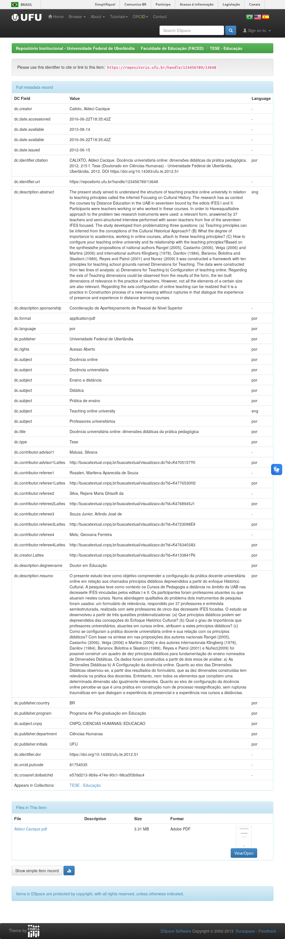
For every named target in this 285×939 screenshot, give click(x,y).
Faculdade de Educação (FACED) (172, 48)
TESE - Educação (226, 48)
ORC (139, 16)
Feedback (267, 931)
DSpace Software (176, 931)
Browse (76, 16)
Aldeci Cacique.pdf (30, 829)
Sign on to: (257, 30)
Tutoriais (117, 16)
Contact (160, 16)
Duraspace (245, 931)
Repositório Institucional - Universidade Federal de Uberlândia (75, 48)
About (96, 16)
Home (58, 16)
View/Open (244, 853)
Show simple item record (37, 870)
